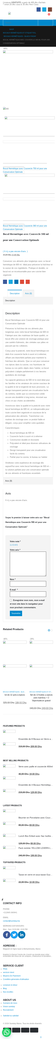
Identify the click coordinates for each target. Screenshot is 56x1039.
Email (28, 282)
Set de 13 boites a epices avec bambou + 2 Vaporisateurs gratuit (41, 698)
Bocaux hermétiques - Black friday (17, 692)
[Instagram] (50, 9)
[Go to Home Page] (4, 29)
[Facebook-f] (6, 935)
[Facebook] (39, 9)
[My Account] (41, 15)
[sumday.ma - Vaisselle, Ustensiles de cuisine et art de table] (14, 14)
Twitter (11, 282)
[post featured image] (15, 664)
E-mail (14, 590)
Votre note (15, 541)
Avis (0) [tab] (28, 293)
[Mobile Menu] (5, 15)
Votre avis (15, 550)
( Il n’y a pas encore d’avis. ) (15, 251)
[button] (49, 630)
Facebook (5, 282)
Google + (22, 282)
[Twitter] (44, 9)
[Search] (42, 23)
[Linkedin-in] (21, 935)
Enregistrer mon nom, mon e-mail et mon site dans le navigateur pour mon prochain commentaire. (27, 604)
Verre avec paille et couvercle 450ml (36, 766)
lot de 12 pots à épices (15, 695)
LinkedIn (16, 282)
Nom (13, 579)
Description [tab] (15, 293)
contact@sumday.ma (11, 921)
